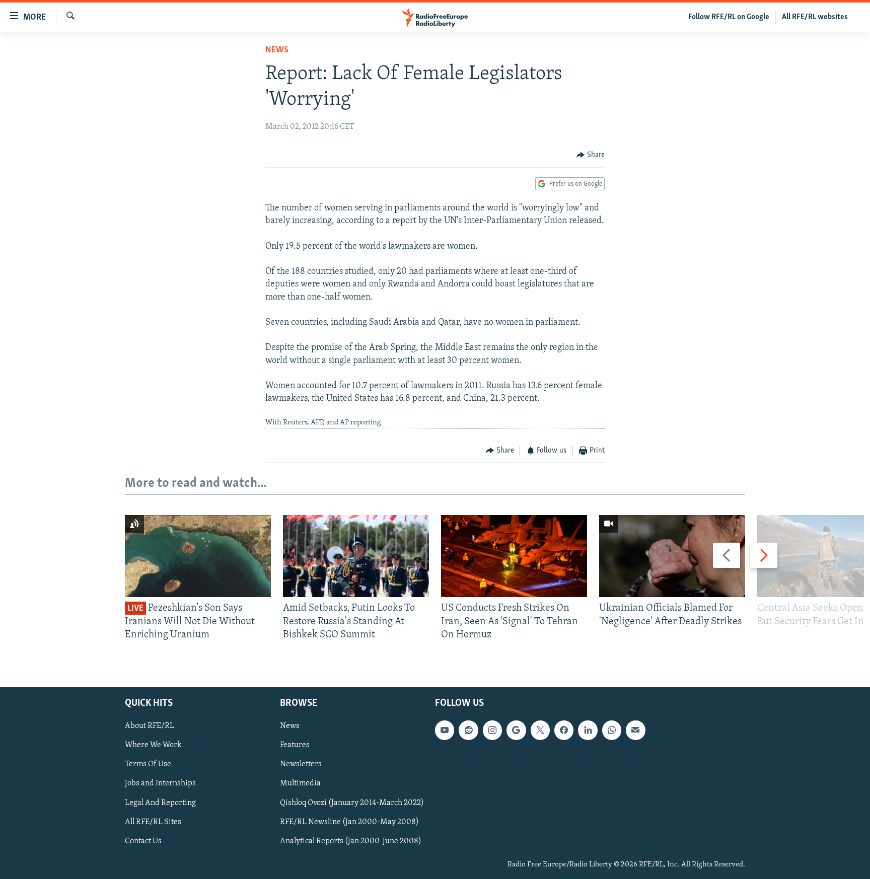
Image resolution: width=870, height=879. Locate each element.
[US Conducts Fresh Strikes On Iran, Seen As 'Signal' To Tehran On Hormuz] (514, 556)
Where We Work (153, 746)
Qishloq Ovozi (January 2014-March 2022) (352, 803)
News (276, 50)
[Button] (590, 155)
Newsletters (301, 765)
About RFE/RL (149, 726)
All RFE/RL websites (815, 17)
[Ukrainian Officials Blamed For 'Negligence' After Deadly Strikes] (672, 556)
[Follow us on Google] (516, 730)
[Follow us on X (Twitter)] (540, 730)
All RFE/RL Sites (153, 822)
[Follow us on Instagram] (492, 730)
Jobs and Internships (160, 784)
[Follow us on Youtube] (444, 730)
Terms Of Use (148, 765)
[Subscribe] (635, 730)
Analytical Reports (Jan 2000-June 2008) (350, 841)
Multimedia (300, 784)
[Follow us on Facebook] (563, 730)
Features (295, 746)
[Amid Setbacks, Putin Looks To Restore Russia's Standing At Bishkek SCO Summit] (356, 556)
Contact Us (143, 841)
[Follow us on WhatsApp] (611, 730)
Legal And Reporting (160, 803)
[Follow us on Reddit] (468, 730)
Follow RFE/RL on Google (728, 17)
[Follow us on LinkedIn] (587, 730)
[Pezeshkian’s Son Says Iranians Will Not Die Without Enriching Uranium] (198, 556)
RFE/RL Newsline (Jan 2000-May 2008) (349, 822)
